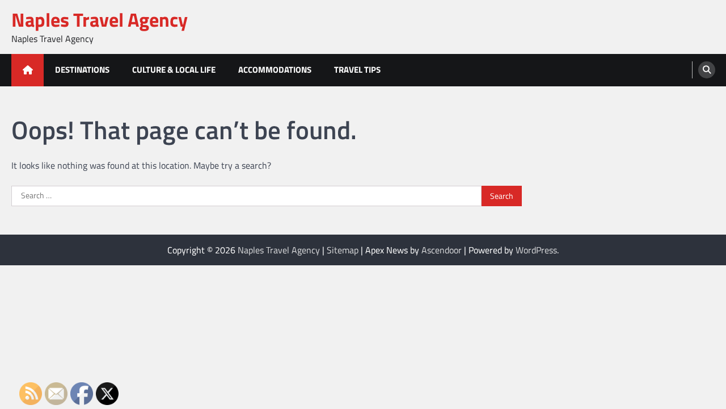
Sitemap (342, 250)
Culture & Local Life (174, 69)
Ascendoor (441, 250)
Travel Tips (357, 69)
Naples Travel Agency (99, 19)
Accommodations (274, 69)
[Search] (706, 69)
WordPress (536, 250)
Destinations (82, 69)
